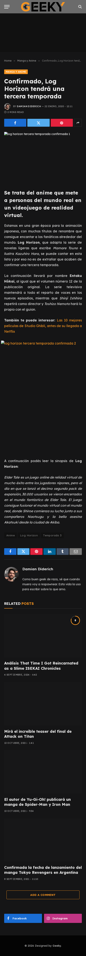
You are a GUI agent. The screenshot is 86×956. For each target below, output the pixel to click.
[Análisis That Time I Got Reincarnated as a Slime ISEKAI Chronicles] (43, 635)
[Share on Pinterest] (62, 123)
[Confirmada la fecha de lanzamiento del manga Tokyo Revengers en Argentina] (43, 840)
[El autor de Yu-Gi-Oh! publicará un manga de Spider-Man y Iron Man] (43, 772)
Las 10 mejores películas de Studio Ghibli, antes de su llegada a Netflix (43, 326)
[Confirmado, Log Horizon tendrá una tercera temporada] (43, 157)
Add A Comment (43, 894)
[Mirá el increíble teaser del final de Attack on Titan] (43, 703)
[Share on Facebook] (15, 123)
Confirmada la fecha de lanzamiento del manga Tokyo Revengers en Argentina (43, 870)
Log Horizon (29, 535)
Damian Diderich (29, 106)
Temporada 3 (52, 535)
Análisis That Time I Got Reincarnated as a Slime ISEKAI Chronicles (41, 666)
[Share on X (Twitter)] (38, 123)
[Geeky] (43, 7)
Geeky (57, 945)
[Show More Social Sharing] (78, 123)
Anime (10, 535)
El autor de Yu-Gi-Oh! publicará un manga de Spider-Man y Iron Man (37, 802)
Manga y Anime (16, 71)
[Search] (79, 6)
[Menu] (7, 6)
